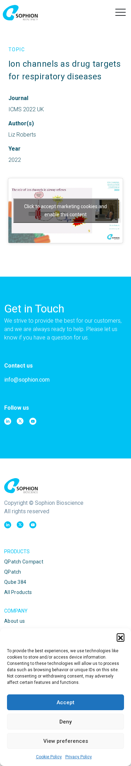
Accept (65, 702)
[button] (120, 637)
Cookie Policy (49, 756)
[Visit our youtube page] (32, 421)
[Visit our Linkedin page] (7, 421)
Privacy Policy (78, 756)
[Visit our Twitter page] (20, 421)
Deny (65, 722)
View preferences (65, 741)
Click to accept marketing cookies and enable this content (65, 210)
